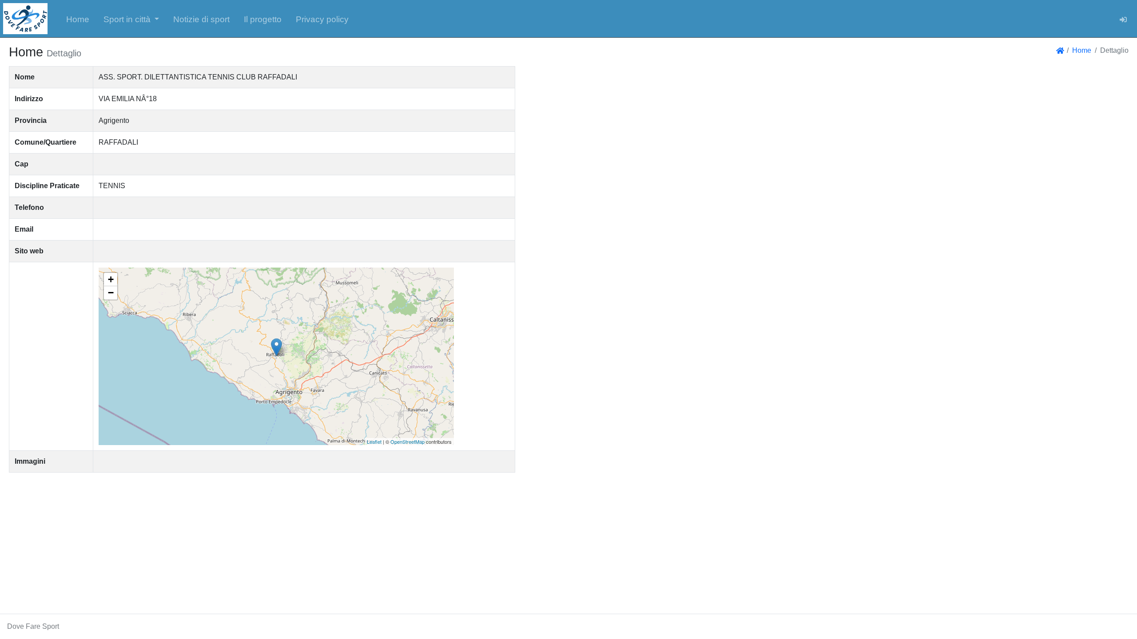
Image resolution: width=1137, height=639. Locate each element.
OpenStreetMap (407, 441)
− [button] (111, 292)
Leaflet (374, 441)
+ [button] (111, 279)
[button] (131, 19)
